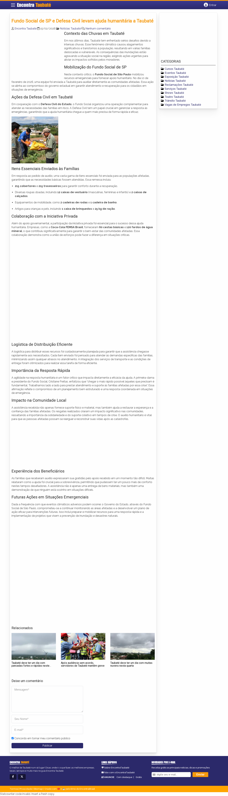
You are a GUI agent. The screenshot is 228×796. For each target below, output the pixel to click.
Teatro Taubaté (174, 96)
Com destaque (124, 777)
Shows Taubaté (174, 92)
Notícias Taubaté (70, 28)
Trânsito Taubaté (175, 100)
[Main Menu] (13, 5)
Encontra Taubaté (26, 28)
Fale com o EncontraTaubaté (119, 772)
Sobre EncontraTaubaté (116, 767)
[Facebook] (13, 777)
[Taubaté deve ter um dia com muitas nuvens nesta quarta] (132, 646)
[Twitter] (22, 777)
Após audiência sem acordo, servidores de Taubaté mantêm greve (82, 664)
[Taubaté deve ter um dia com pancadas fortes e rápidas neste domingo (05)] (34, 646)
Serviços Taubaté (176, 88)
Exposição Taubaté (177, 76)
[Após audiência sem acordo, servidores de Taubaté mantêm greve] (83, 646)
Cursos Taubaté (174, 68)
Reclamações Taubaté (179, 84)
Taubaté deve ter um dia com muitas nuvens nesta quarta (131, 664)
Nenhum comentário (98, 28)
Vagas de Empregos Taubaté (183, 104)
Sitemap (38, 789)
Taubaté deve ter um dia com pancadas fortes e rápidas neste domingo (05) (30, 665)
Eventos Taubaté (175, 72)
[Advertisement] (37, 54)
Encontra (34, 5)
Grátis (139, 777)
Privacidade (26, 789)
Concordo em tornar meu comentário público (42, 738)
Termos (14, 789)
